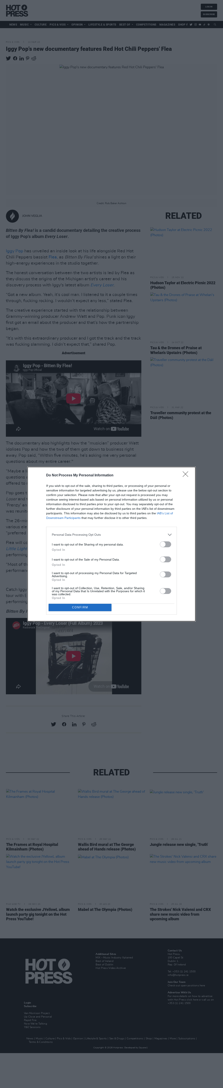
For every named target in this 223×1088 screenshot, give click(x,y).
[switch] (165, 544)
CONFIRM (80, 607)
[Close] (187, 475)
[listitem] (111, 534)
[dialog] (111, 544)
